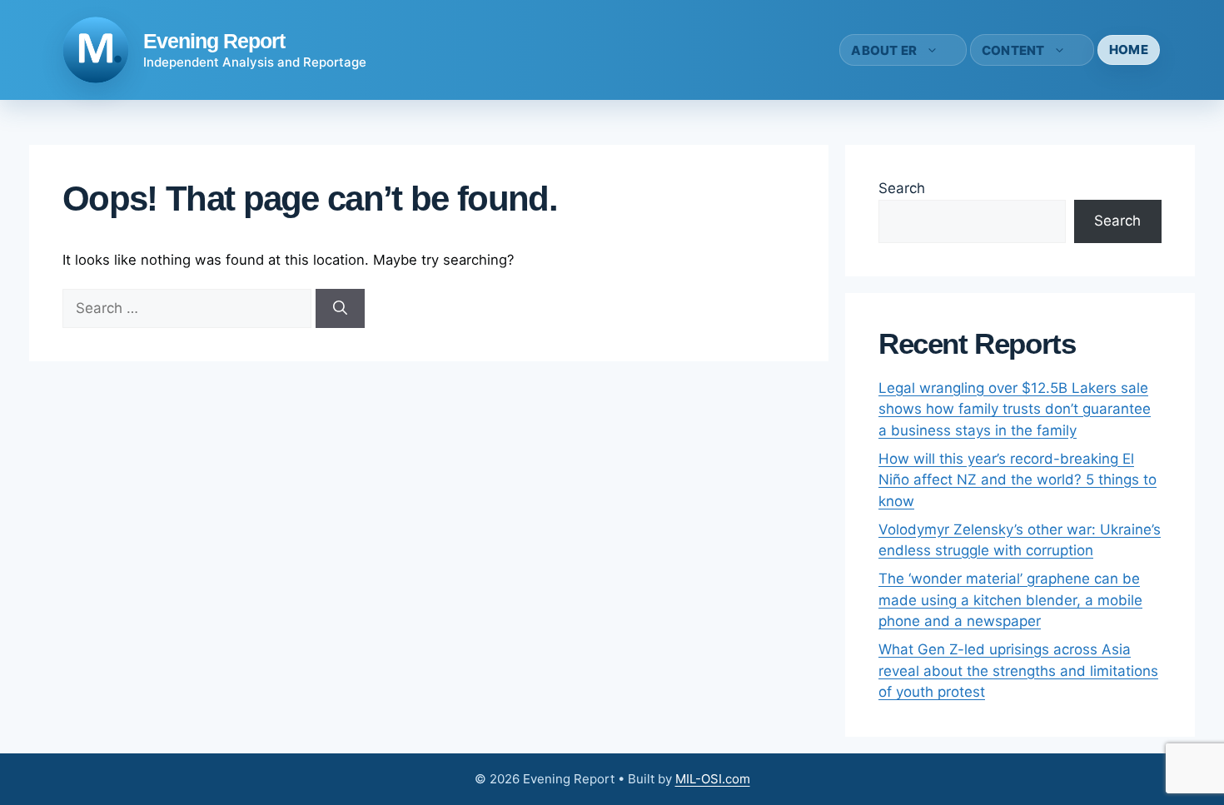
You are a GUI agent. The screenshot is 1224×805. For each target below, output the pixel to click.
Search (901, 188)
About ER (884, 50)
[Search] (340, 309)
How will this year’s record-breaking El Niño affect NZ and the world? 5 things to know (1017, 479)
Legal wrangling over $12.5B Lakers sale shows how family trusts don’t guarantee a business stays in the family (1014, 409)
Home (1128, 49)
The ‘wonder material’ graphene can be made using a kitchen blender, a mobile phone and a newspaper (1010, 599)
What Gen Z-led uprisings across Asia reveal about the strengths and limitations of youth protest (1018, 670)
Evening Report (214, 40)
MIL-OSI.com (712, 779)
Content (1013, 50)
